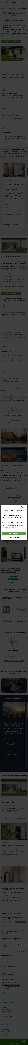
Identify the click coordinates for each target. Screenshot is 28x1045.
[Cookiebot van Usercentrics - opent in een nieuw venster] (20, 507)
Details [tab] (11, 510)
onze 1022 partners (9, 517)
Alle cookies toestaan (14, 533)
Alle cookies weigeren (14, 537)
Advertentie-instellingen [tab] (21, 510)
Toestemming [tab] (5, 510)
